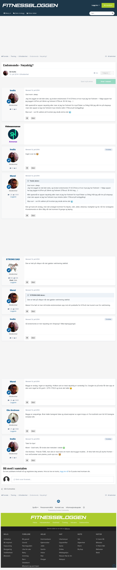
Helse (35, 522)
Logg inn (95, 5)
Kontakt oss (59, 507)
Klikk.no (67, 528)
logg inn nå (64, 471)
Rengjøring (8, 549)
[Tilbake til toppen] (58, 501)
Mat (42, 556)
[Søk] (112, 13)
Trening (65, 522)
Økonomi (7, 556)
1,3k (11, 195)
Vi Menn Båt (100, 546)
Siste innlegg (19, 13)
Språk (34, 507)
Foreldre (26, 534)
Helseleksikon (45, 522)
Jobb (42, 546)
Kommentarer (46, 539)
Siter (33, 118)
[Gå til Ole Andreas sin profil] (13, 418)
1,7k (11, 429)
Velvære (73, 522)
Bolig (6, 534)
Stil (79, 539)
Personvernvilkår (46, 507)
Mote (80, 534)
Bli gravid (25, 539)
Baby (24, 552)
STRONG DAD (13, 259)
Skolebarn (26, 563)
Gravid (24, 542)
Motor (99, 534)
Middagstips (63, 552)
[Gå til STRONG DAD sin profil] (13, 267)
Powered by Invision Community (58, 510)
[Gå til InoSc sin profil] (5, 73)
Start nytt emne (87, 81)
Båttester (99, 549)
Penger (43, 559)
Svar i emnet (106, 81)
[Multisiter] (27, 118)
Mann (80, 546)
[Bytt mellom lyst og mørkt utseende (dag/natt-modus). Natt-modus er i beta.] (84, 507)
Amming (25, 556)
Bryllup (80, 549)
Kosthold (56, 522)
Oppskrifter (63, 542)
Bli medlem (108, 5)
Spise (61, 546)
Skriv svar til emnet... (23, 479)
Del (96, 73)
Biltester (99, 542)
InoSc (14, 72)
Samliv (43, 549)
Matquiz (62, 559)
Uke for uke (26, 549)
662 (11, 278)
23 (12, 109)
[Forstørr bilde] (70, 112)
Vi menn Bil (100, 539)
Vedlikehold (8, 552)
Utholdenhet (24, 74)
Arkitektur (7, 539)
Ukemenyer (63, 539)
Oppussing (8, 546)
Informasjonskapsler (73, 507)
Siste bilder (32, 13)
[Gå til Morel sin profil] (13, 183)
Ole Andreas (13, 410)
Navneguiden (27, 546)
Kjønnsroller (45, 542)
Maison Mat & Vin (65, 556)
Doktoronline (84, 522)
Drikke (61, 549)
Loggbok (13, 197)
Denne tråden (104, 13)
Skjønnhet (81, 542)
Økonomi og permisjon (30, 566)
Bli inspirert (8, 542)
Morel (13, 176)
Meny (7, 13)
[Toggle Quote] (28, 181)
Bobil (98, 552)
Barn (24, 559)
